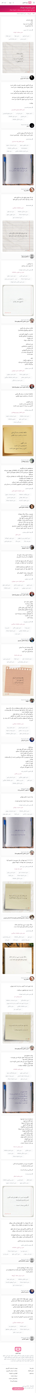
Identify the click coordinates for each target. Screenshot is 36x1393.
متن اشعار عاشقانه (8, 1150)
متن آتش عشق (23, 419)
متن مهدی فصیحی (7, 113)
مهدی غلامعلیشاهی (24, 1261)
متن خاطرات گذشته (24, 500)
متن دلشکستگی (25, 1000)
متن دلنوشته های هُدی (18, 491)
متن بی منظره (20, 780)
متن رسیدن (23, 39)
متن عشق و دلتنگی (18, 585)
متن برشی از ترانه (18, 1147)
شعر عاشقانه (7, 588)
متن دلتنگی (10, 1006)
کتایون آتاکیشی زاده (23, 790)
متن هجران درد (12, 1326)
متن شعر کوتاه (18, 655)
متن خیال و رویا (11, 727)
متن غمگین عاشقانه (12, 148)
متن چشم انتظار (18, 1176)
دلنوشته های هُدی (24, 507)
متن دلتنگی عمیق (24, 1183)
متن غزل (16, 588)
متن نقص (29, 780)
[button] (12, 2)
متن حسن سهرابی (26, 588)
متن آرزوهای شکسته (11, 1282)
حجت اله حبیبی (24, 78)
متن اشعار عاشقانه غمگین (21, 151)
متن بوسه (27, 628)
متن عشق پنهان (6, 814)
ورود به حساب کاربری (11, 1368)
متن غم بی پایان (11, 872)
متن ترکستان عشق (24, 733)
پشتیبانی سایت (13, 1378)
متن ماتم (19, 1150)
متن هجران (23, 116)
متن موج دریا (24, 1251)
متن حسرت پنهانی (18, 807)
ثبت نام (4, 3)
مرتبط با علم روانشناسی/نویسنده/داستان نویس (16, 918)
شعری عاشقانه (11, 419)
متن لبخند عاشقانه (24, 416)
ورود (10, 3)
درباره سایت (14, 1376)
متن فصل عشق (6, 585)
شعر (28, 126)
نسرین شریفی (25, 740)
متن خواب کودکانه (9, 538)
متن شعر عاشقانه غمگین (18, 624)
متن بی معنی (18, 774)
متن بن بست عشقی (24, 730)
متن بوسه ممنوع (10, 1076)
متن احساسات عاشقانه (11, 1000)
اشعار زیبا (26, 190)
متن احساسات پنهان (11, 811)
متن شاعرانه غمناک (27, 7)
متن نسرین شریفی (23, 727)
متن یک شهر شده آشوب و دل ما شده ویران (17, 1003)
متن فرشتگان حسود (11, 1073)
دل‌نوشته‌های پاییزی (23, 640)
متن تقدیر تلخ (10, 662)
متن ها (32, 1368)
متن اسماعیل (26, 36)
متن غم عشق (10, 211)
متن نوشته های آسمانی (23, 1076)
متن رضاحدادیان (6, 937)
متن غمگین (28, 1150)
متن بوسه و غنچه (10, 730)
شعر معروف (29, 113)
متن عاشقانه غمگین (18, 208)
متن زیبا (7, 628)
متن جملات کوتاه (18, 32)
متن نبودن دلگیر (17, 628)
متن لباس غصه (10, 1279)
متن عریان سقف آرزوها (18, 1275)
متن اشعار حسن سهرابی (18, 371)
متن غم (7, 940)
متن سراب (17, 634)
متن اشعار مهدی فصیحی (18, 110)
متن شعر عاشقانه (18, 1069)
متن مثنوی (29, 585)
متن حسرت (10, 1153)
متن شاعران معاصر (25, 377)
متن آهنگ (31, 1371)
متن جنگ (17, 541)
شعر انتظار (29, 1180)
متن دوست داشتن (27, 814)
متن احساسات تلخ (17, 217)
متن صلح (18, 534)
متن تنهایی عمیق (24, 145)
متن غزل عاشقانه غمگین (18, 933)
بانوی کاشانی (25, 1339)
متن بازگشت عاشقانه (24, 494)
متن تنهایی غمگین (23, 777)
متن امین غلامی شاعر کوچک (17, 282)
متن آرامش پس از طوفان (24, 538)
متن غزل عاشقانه (13, 116)
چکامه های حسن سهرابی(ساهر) (20, 387)
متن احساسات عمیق (11, 145)
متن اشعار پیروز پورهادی (18, 412)
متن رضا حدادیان (25, 940)
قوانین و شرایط (13, 1373)
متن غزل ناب (19, 113)
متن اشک (15, 940)
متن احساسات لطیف (11, 416)
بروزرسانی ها (13, 1381)
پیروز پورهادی (25, 461)
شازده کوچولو (25, 548)
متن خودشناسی (13, 39)
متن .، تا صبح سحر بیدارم (11, 279)
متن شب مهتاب (28, 1254)
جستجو (32, 1373)
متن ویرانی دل (18, 997)
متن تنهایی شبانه (23, 374)
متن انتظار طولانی (23, 497)
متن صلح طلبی (8, 541)
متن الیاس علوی (24, 1073)
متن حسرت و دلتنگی (17, 380)
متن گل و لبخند (17, 422)
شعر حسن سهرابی (11, 374)
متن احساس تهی (11, 777)
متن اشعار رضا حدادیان (18, 141)
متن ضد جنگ (27, 541)
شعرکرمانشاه (24, 148)
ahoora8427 (25, 257)
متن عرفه (16, 36)
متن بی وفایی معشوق (11, 1329)
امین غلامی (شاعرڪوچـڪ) (22, 321)
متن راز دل (5, 1254)
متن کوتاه (8, 36)
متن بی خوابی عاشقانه (18, 272)
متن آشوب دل (17, 1009)
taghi (27, 701)
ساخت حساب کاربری (11, 1371)
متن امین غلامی (23, 276)
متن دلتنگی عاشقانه (17, 119)
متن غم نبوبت (18, 869)
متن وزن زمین (6, 659)
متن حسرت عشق (11, 276)
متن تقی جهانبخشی (23, 662)
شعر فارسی (20, 1180)
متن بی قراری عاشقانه (8, 1180)
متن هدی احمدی (11, 497)
